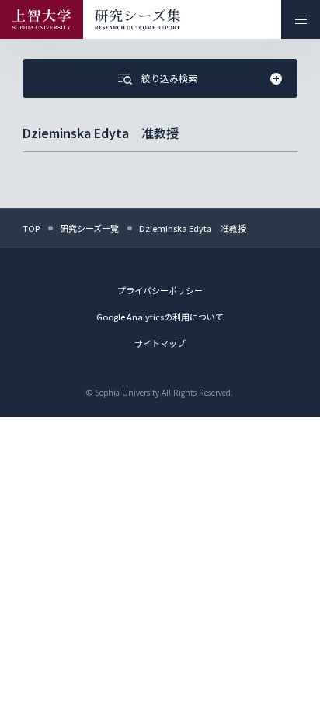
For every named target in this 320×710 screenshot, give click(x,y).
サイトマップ (160, 343)
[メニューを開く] (300, 19)
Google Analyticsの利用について (160, 316)
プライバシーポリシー (160, 290)
